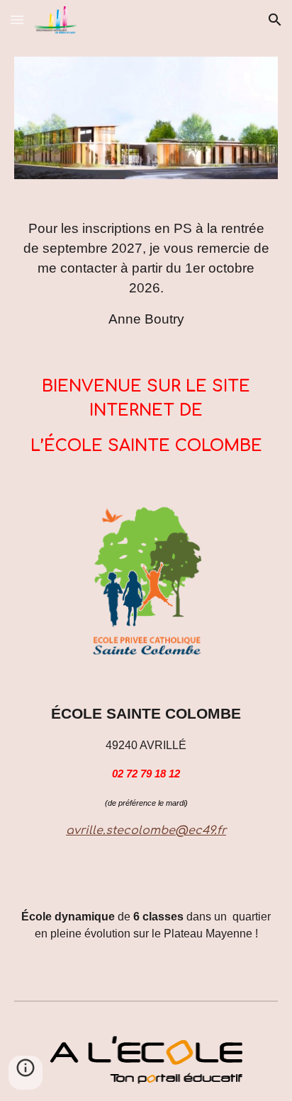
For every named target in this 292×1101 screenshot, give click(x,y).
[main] (146, 274)
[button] (17, 19)
